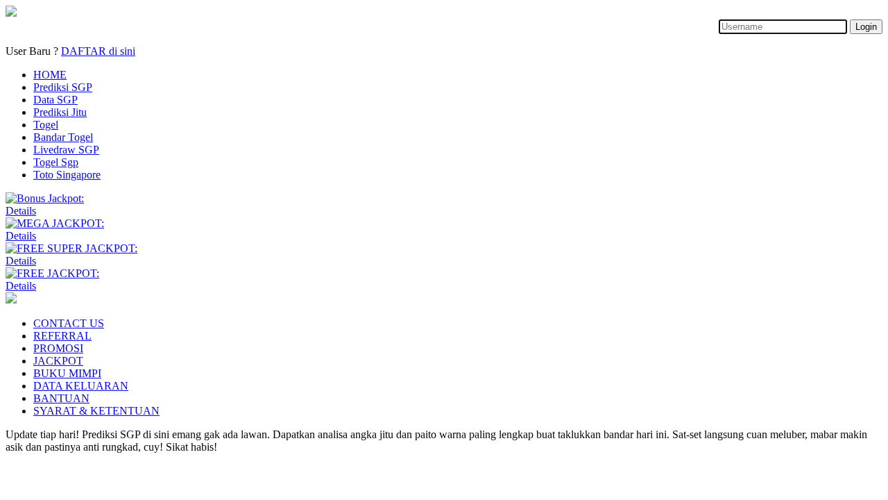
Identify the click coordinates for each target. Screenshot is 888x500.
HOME (50, 75)
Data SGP (55, 100)
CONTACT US (68, 323)
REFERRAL (62, 336)
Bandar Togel (63, 137)
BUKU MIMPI (67, 373)
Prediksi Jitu (60, 112)
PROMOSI (58, 348)
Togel (45, 125)
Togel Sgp (55, 162)
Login (866, 27)
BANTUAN (61, 398)
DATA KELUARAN (80, 386)
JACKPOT (58, 361)
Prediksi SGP (62, 87)
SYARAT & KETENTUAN (96, 411)
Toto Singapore (67, 175)
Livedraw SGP (66, 150)
